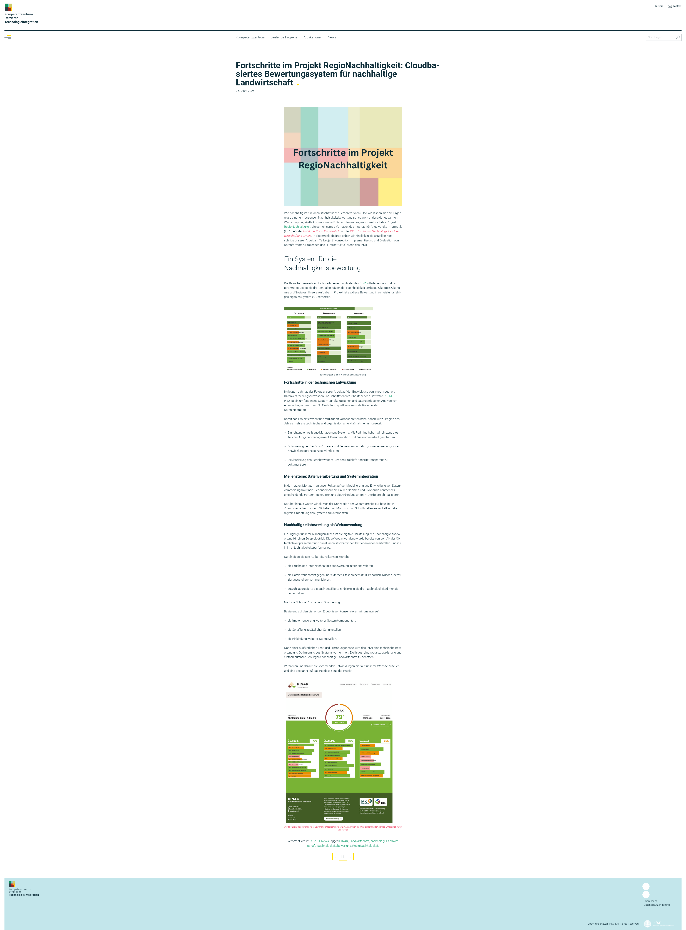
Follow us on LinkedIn (646, 897)
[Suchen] (677, 37)
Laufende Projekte (283, 37)
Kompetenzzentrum (250, 37)
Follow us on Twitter (646, 889)
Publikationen (312, 37)
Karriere (659, 6)
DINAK (364, 283)
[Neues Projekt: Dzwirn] (351, 856)
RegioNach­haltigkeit (297, 226)
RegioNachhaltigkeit (365, 845)
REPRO (388, 396)
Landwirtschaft (359, 841)
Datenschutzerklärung (657, 904)
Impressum (650, 901)
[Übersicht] (343, 856)
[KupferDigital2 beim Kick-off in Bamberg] (335, 856)
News (332, 37)
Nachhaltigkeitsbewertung (334, 845)
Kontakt (677, 6)
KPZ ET (315, 841)
